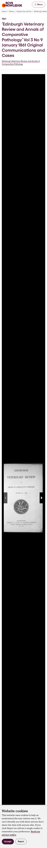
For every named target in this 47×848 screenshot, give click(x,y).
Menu (40, 4)
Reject (21, 841)
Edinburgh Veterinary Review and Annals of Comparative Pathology (21, 62)
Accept (7, 841)
